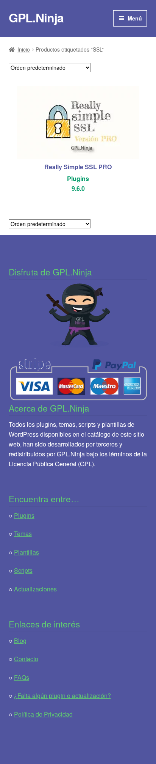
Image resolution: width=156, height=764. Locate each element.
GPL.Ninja (36, 17)
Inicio (23, 49)
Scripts (23, 570)
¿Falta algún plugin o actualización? (62, 695)
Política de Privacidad (43, 714)
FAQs (21, 677)
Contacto (26, 658)
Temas (23, 533)
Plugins (24, 515)
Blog (20, 640)
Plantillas (26, 552)
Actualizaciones (35, 589)
